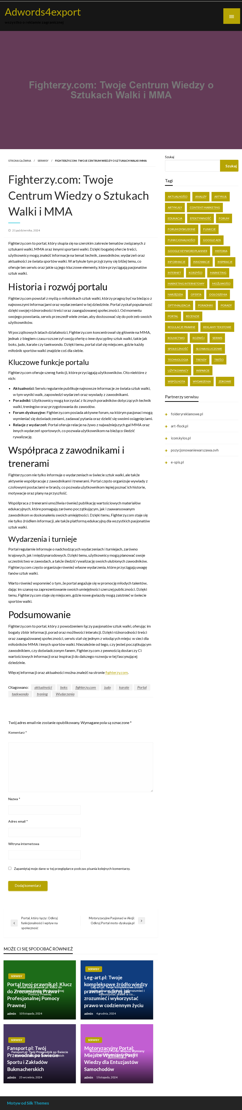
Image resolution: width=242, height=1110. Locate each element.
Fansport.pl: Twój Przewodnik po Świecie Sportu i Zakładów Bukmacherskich (32, 1058)
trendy (201, 359)
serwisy (43, 160)
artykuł (220, 196)
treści (219, 359)
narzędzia (175, 294)
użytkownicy (178, 370)
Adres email (18, 821)
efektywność (200, 218)
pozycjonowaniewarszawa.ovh (195, 450)
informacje (177, 262)
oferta (196, 294)
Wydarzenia (65, 694)
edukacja (175, 218)
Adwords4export (43, 11)
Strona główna (19, 160)
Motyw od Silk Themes (28, 1103)
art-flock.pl (179, 426)
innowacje (201, 262)
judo (107, 687)
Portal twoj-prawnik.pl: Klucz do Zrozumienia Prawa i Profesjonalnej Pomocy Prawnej (39, 994)
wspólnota (176, 381)
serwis (217, 338)
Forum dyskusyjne (181, 229)
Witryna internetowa (23, 844)
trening (42, 694)
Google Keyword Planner (187, 251)
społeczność (178, 349)
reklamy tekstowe (217, 327)
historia (221, 251)
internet (174, 272)
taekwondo (20, 694)
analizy (201, 196)
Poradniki (205, 305)
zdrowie (225, 381)
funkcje (209, 229)
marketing (218, 272)
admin (12, 1013)
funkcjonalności (181, 240)
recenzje (192, 316)
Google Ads (212, 240)
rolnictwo (176, 338)
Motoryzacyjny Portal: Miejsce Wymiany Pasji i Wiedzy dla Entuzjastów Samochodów (111, 1058)
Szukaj (169, 157)
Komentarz (17, 732)
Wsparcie (203, 370)
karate (124, 687)
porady (226, 305)
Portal (142, 687)
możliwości (221, 283)
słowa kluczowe (209, 349)
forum (224, 218)
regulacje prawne (181, 327)
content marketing (205, 207)
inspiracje (225, 262)
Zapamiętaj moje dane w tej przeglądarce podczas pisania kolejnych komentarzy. (72, 869)
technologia (178, 359)
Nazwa (14, 799)
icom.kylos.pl (181, 438)
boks (63, 687)
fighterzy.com (116, 672)
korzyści (195, 272)
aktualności (43, 687)
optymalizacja (179, 305)
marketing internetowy (186, 283)
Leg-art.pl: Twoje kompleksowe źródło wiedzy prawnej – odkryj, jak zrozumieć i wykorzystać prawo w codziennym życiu (115, 991)
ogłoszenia (218, 294)
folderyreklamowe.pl (187, 414)
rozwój (199, 338)
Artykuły (175, 207)
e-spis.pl (177, 462)
